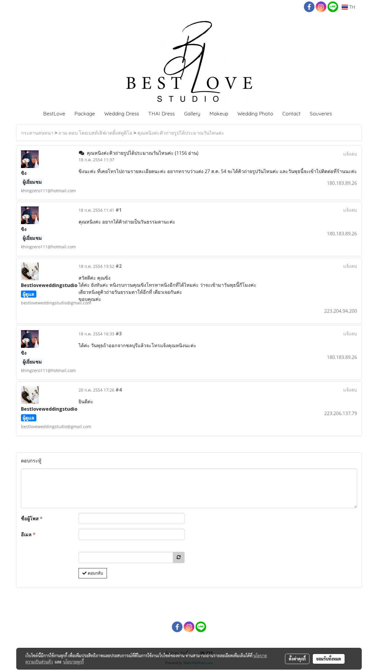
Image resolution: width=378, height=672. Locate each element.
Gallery (192, 113)
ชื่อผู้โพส (32, 518)
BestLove (54, 113)
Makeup (218, 113)
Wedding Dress (121, 113)
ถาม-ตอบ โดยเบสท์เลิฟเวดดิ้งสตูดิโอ (95, 133)
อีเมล (28, 534)
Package (84, 113)
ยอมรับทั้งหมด (328, 658)
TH (351, 7)
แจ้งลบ (350, 154)
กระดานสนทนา (37, 133)
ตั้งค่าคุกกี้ (297, 658)
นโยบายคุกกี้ (73, 661)
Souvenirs (321, 113)
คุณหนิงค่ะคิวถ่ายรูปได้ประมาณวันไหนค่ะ (180, 133)
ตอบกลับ (95, 573)
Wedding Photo (255, 113)
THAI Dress (161, 113)
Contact (291, 113)
